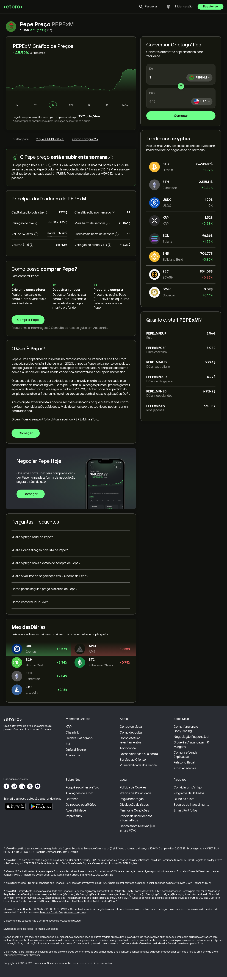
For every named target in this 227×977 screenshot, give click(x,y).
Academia (100, 328)
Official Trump (76, 749)
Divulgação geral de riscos (18, 928)
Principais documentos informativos (136, 818)
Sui (68, 744)
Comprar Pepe (28, 320)
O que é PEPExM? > (50, 139)
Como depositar (131, 732)
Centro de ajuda (131, 726)
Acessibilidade (76, 810)
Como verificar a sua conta (139, 754)
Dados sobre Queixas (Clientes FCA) (138, 828)
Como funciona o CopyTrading (186, 729)
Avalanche (73, 755)
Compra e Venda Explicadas (185, 755)
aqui (29, 411)
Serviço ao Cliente (133, 759)
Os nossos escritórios (81, 804)
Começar (181, 115)
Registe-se (210, 6)
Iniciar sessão (184, 6)
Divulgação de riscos (134, 804)
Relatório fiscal (184, 762)
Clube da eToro (184, 799)
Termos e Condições (134, 810)
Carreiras (72, 799)
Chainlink (72, 732)
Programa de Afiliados (189, 793)
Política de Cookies (133, 787)
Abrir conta (128, 748)
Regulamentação (132, 799)
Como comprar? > (85, 139)
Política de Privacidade (135, 793)
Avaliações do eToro (79, 793)
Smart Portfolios (185, 810)
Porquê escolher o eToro (82, 787)
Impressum (74, 816)
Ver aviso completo (74, 912)
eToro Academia (185, 768)
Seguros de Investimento (191, 804)
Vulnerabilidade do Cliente (138, 765)
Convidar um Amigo (188, 787)
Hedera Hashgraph (79, 738)
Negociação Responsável (191, 737)
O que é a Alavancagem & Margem (191, 744)
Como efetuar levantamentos (131, 740)
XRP (69, 726)
